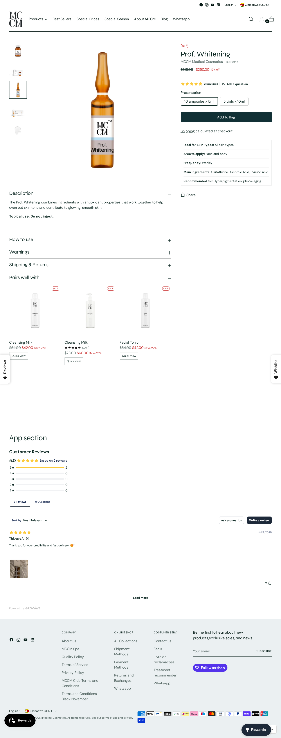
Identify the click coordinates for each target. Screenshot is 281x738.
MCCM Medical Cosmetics (202, 61)
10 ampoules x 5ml (199, 101)
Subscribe (264, 651)
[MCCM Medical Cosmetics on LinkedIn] (218, 5)
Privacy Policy (73, 672)
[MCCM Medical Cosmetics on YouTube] (212, 5)
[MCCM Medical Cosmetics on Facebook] (201, 5)
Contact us (162, 641)
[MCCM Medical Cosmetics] (15, 19)
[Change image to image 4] (18, 110)
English (229, 5)
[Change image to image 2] (18, 69)
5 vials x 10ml (234, 101)
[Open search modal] (251, 19)
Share (191, 195)
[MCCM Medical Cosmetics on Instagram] (207, 5)
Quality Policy (73, 657)
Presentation (191, 92)
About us (69, 641)
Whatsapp (122, 688)
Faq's (158, 649)
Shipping (188, 131)
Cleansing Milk (20, 342)
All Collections (125, 641)
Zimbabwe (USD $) (257, 5)
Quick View (19, 356)
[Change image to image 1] (18, 49)
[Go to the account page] (260, 19)
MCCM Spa (70, 649)
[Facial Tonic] (145, 310)
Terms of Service (75, 664)
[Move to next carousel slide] (268, 410)
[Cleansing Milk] (35, 310)
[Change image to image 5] (18, 130)
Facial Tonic (129, 342)
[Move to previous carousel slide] (258, 410)
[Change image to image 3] (18, 90)
